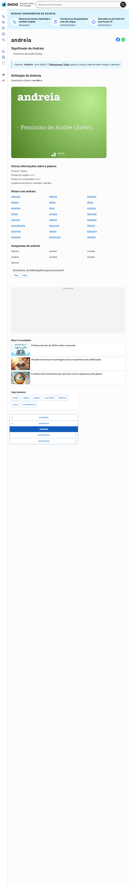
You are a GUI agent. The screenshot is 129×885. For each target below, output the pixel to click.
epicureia (92, 231)
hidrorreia (54, 225)
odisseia (15, 196)
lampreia (91, 196)
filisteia (91, 225)
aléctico (62, 397)
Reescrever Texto (60, 64)
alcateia (91, 237)
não (25, 275)
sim (16, 275)
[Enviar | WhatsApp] (123, 40)
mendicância (29, 404)
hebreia (53, 196)
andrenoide (43, 441)
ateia (51, 208)
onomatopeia (18, 225)
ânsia (15, 397)
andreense (44, 423)
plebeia (15, 202)
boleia (14, 214)
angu (15, 404)
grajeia (52, 231)
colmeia (91, 208)
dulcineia (92, 214)
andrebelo (44, 417)
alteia (90, 202)
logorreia (16, 231)
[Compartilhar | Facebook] (118, 40)
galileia (53, 219)
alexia (26, 397)
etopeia (53, 214)
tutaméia (91, 219)
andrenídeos (44, 435)
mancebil (49, 397)
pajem (37, 397)
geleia (52, 202)
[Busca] (123, 4)
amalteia (15, 208)
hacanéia (16, 237)
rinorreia (15, 219)
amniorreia (55, 237)
